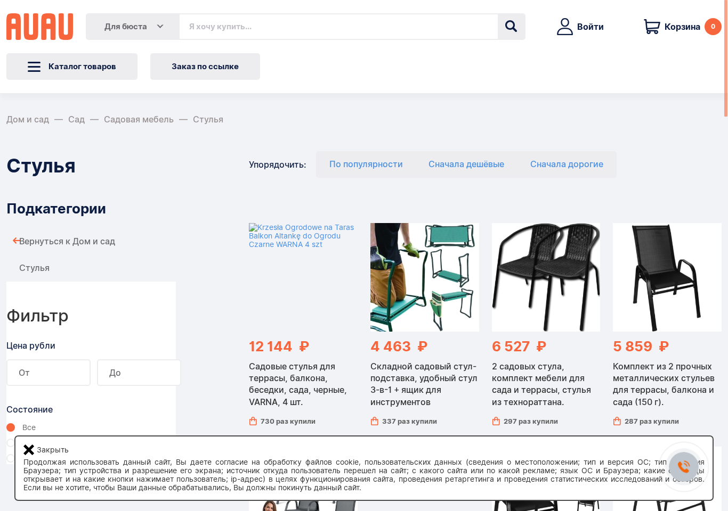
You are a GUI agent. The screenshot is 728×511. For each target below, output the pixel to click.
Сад (76, 119)
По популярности (366, 164)
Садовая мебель (139, 119)
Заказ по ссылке (205, 66)
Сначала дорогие (566, 164)
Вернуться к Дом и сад (67, 241)
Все (29, 427)
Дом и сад (27, 119)
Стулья (208, 119)
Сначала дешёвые (466, 164)
